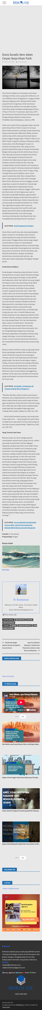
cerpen (13, 625)
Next (23, 716)
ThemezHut (6, 1007)
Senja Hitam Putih (25, 625)
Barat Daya (5, 570)
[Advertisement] (21, 27)
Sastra (29, 620)
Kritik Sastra (20, 620)
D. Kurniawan (22, 62)
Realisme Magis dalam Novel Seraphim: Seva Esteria (11, 645)
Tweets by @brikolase (10, 888)
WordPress (20, 1005)
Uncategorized (8, 622)
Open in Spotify (8, 676)
